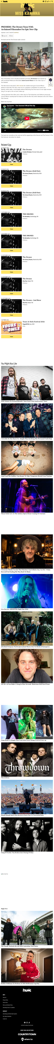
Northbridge (33, 216)
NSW (40, 173)
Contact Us (5, 1018)
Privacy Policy (5, 1000)
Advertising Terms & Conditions (9, 1007)
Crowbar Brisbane (27, 152)
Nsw (31, 324)
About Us (4, 997)
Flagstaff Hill (26, 324)
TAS (32, 281)
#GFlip (24, 326)
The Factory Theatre (28, 173)
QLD (41, 152)
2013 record (19, 85)
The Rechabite (26, 216)
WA (37, 216)
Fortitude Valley (36, 152)
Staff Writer (16, 32)
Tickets (11, 164)
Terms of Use (5, 1002)
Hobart (29, 281)
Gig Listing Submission (7, 1016)
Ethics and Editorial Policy (8, 1005)
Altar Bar (25, 281)
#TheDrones (25, 154)
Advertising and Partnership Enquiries (10, 1013)
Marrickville (36, 173)
